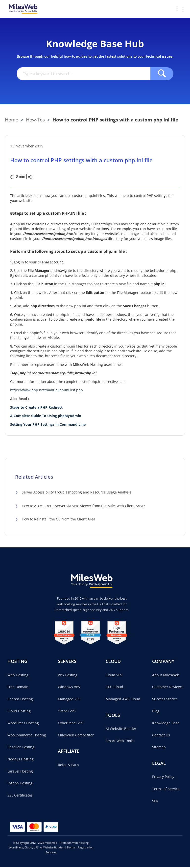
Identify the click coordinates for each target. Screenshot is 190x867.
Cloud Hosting (19, 711)
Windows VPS (69, 686)
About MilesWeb (165, 675)
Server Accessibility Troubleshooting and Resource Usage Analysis (73, 492)
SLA (155, 800)
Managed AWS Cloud (123, 699)
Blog (155, 711)
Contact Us (161, 735)
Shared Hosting (20, 699)
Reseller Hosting (20, 747)
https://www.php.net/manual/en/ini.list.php (46, 390)
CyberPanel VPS (71, 723)
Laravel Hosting (20, 771)
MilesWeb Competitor (76, 735)
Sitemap (159, 747)
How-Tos (35, 119)
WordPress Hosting (23, 723)
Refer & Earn (68, 764)
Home (11, 119)
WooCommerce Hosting (26, 735)
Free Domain (17, 686)
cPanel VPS (67, 711)
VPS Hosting (67, 675)
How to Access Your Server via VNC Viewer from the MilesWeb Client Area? (80, 505)
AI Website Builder (121, 728)
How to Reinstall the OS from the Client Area (55, 519)
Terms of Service (166, 788)
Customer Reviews (167, 686)
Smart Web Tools (120, 740)
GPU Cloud (114, 686)
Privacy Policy (163, 776)
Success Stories (165, 699)
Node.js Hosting (20, 759)
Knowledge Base (165, 723)
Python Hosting (19, 783)
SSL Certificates (20, 795)
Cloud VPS (114, 675)
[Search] (161, 73)
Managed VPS (69, 699)
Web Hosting (17, 675)
